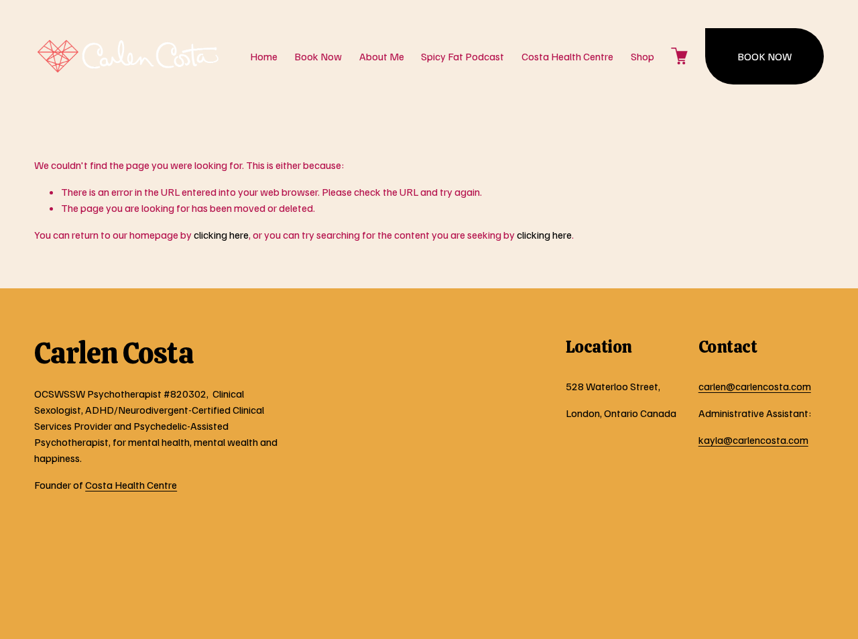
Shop (642, 56)
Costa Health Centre (567, 56)
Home (264, 56)
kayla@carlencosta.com (753, 440)
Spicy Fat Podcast (462, 56)
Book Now (318, 56)
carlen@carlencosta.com (754, 386)
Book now (764, 56)
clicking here (221, 234)
